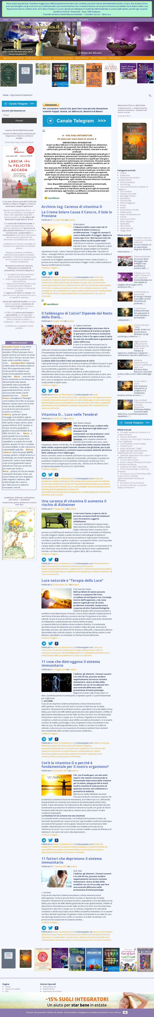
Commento (105, 940)
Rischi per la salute (58, 293)
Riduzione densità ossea (72, 405)
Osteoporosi (67, 492)
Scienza (123, 216)
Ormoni (58, 492)
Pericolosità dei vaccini (56, 751)
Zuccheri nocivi (54, 756)
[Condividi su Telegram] (44, 274)
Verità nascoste (126, 228)
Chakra (123, 173)
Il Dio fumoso (115, 58)
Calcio (69, 397)
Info (7, 991)
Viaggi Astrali (125, 230)
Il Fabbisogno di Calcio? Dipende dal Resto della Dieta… (77, 315)
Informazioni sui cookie (67, 19)
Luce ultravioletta (65, 652)
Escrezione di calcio (74, 400)
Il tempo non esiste (128, 193)
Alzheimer (97, 563)
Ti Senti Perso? (126, 446)
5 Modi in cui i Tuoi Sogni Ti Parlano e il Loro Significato (135, 440)
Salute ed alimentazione (63, 277)
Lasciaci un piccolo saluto (43, 19)
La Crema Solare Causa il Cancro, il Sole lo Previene (77, 214)
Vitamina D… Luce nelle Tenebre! (69, 414)
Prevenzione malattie (97, 290)
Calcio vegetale (78, 397)
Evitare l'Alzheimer (85, 569)
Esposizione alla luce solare (82, 285)
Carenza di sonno (58, 745)
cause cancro (87, 282)
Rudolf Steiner (32, 58)
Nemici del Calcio (75, 402)
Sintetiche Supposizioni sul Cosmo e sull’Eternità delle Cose (134, 456)
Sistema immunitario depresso (83, 754)
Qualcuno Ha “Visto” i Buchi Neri (133, 466)
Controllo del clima (70, 484)
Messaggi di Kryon (128, 196)
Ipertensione (99, 569)
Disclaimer (83, 19)
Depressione (48, 569)
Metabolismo (63, 489)
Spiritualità (124, 223)
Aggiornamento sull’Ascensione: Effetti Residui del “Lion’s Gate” (132, 451)
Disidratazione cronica (61, 748)
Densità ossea (59, 400)
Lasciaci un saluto (12, 989)
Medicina (53, 489)
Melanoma (94, 652)
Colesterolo (57, 484)
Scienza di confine (127, 219)
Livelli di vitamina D (61, 486)
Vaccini (52, 852)
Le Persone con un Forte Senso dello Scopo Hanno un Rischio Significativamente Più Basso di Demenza (134, 477)
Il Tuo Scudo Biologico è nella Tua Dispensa (133, 470)
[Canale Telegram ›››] (77, 126)
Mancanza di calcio (59, 402)
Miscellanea (125, 198)
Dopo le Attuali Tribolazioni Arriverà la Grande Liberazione (134, 463)
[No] (150, 1012)
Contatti (26, 19)
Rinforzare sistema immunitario (61, 849)
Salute (69, 293)
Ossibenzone (82, 290)
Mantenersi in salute (67, 290)
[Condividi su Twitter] (49, 274)
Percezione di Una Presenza (132, 483)
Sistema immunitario (61, 754)
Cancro (89, 481)
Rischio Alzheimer (93, 571)
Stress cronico (72, 940)
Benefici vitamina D (54, 280)
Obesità (54, 571)
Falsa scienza (99, 285)
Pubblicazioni (126, 212)
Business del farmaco (81, 280)
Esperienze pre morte (12, 58)
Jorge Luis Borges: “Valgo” (131, 448)
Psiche (123, 207)
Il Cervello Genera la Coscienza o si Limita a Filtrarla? (134, 433)
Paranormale (125, 200)
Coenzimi (47, 484)
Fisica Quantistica (127, 182)
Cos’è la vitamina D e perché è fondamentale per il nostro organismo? (75, 764)
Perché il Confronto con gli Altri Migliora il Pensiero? (132, 486)
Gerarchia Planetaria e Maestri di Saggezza (133, 188)
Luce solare (63, 288)
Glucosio (98, 484)
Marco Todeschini (98, 58)
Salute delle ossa (90, 405)
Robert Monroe (82, 58)
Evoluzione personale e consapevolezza (129, 178)
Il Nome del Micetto (128, 437)
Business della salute (71, 481)
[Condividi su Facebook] (55, 274)
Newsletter (15, 19)
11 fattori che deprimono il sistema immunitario (72, 860)
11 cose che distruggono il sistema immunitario (71, 663)
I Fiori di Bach (126, 191)
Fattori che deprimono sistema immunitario (78, 937)
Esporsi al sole (87, 847)
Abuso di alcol (99, 932)
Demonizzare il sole (61, 285)
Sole (97, 492)
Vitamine (47, 494)
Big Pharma (67, 280)
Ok (125, 1012)
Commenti (58, 494)
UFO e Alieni (125, 226)
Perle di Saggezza (127, 203)
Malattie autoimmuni (88, 486)
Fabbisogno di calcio (91, 400)
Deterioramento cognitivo (66, 569)
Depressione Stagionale (75, 650)
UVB (101, 492)
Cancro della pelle (55, 282)
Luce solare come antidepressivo (83, 288)
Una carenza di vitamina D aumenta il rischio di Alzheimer (74, 503)
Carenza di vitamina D (72, 282)
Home (5, 19)
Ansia (53, 934)
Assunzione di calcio (57, 397)
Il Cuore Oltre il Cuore (129, 460)
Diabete (82, 484)
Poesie (123, 205)
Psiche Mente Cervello (129, 210)
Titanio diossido (79, 293)
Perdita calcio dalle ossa (93, 402)
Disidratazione (96, 934)
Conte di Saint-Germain (63, 58)
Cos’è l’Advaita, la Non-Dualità (133, 443)
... (19, 231)
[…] (130, 251)
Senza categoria (127, 221)
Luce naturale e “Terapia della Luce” (72, 580)
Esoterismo (125, 175)
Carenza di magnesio (95, 397)
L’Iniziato (45, 58)
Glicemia (90, 484)
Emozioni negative (79, 748)
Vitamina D (90, 293)
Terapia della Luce (55, 655)
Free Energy (125, 184)
